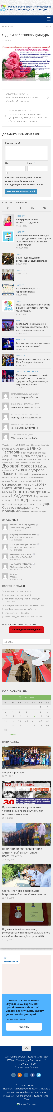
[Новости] (8, 208)
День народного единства (23, 459)
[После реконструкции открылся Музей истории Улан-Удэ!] (8, 360)
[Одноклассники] (19, 1075)
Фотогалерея (33, 371)
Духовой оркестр (19, 466)
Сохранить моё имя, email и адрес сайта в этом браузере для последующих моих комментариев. (24, 181)
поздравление (28, 507)
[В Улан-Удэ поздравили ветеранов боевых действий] (8, 259)
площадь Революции (23, 504)
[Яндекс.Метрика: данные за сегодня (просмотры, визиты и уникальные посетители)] (27, 1104)
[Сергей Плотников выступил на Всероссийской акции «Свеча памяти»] (26, 875)
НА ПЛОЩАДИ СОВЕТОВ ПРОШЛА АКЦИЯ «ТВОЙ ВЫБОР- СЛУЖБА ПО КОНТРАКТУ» (22, 852)
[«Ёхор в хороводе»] (26, 757)
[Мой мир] (26, 1075)
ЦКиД (16, 495)
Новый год (26, 474)
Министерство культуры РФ (18, 591)
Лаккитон (11, 473)
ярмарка (42, 511)
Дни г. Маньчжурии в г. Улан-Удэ (25, 462)
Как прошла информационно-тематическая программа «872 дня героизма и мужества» (32, 326)
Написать (24, 1027)
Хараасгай (6, 496)
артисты (28, 496)
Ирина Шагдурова (28, 469)
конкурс (8, 500)
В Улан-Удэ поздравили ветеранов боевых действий (31, 259)
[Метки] (45, 208)
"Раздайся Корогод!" (10, 445)
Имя (8, 163)
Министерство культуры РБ (18, 595)
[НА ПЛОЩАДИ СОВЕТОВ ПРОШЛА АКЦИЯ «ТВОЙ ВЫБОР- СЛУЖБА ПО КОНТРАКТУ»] (26, 834)
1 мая (21, 445)
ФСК (48, 492)
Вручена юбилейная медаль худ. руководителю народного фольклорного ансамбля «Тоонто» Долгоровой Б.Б (26, 932)
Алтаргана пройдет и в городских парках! (28, 290)
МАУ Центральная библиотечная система (24, 605)
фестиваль (25, 511)
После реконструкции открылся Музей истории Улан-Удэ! (33, 360)
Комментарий (12, 143)
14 (33, 716)
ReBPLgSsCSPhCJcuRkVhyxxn (26, 417)
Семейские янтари (18, 484)
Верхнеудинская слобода (34, 452)
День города (31, 456)
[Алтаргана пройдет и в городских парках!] (8, 289)
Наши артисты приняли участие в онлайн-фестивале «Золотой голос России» (33, 307)
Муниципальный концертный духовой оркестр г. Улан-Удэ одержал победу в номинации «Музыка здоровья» (32, 380)
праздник (11, 511)
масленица (37, 500)
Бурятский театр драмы (14, 448)
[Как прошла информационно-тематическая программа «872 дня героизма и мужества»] (8, 325)
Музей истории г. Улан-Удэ (17, 613)
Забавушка (7, 470)
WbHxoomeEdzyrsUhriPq (24, 437)
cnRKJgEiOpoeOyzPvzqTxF (25, 427)
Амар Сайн (45, 445)
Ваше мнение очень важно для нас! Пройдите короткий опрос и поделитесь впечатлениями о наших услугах (33, 240)
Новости (7, 26)
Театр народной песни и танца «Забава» (24, 616)
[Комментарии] (32, 208)
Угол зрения (37, 492)
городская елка (42, 496)
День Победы (12, 456)
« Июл (12, 734)
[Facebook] (32, 1075)
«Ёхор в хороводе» (13, 772)
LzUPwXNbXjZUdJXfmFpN (24, 397)
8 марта (27, 445)
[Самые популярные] (20, 208)
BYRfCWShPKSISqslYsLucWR (25, 407)
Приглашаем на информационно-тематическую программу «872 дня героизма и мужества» (22, 811)
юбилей (34, 511)
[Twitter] (38, 1075)
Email (31, 163)
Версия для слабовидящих (26, 629)
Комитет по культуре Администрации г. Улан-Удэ (22, 600)
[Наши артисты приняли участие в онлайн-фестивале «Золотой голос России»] (8, 306)
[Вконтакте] (13, 1075)
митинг (7, 504)
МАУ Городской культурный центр (21, 609)
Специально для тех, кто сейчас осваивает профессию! (33, 344)
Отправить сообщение (26, 1067)
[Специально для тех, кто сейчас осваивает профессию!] (8, 344)
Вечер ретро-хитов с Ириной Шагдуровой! (27, 221)
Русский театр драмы (19, 481)
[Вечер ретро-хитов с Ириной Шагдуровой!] (8, 220)
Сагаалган (35, 480)
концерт (23, 500)
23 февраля (35, 445)
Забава (43, 466)
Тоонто (20, 491)
